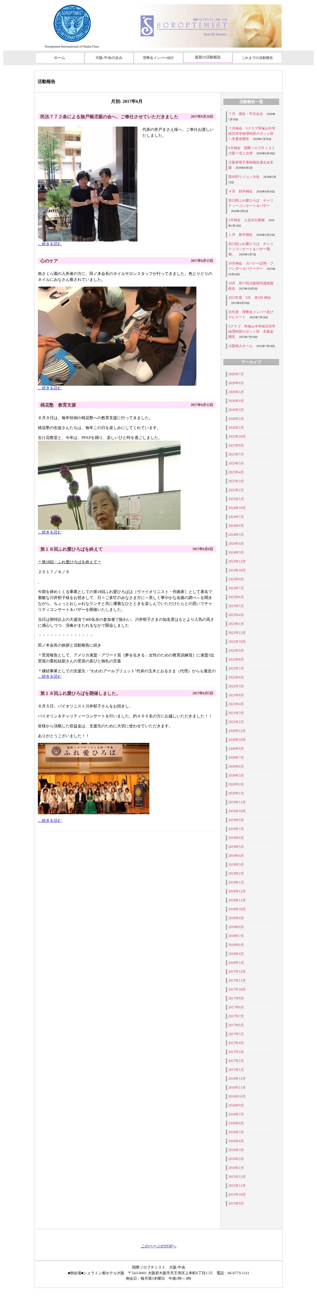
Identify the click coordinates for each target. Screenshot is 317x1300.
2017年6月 (236, 1025)
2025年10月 (237, 436)
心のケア (49, 260)
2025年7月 (236, 454)
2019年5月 (236, 847)
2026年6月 (236, 383)
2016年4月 (236, 1141)
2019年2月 (236, 873)
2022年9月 (236, 650)
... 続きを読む (50, 244)
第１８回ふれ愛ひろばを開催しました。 (80, 693)
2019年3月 (236, 865)
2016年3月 (236, 1150)
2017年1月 (236, 1070)
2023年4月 (236, 615)
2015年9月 (236, 1203)
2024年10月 (237, 508)
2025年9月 (236, 445)
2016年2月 (236, 1159)
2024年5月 (236, 535)
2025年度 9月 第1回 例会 (249, 297)
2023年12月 (237, 561)
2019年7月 (236, 829)
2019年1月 (236, 882)
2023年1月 (236, 624)
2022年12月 (237, 633)
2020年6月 (236, 766)
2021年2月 (236, 722)
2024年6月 (236, 526)
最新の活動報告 (208, 57)
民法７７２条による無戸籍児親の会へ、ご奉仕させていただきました (109, 116)
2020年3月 (236, 775)
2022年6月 (236, 677)
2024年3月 (236, 552)
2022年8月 (236, 659)
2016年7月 (236, 1114)
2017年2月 (236, 1061)
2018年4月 (236, 954)
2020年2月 (236, 784)
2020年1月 (236, 793)
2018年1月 (236, 963)
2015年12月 (237, 1177)
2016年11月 (237, 1087)
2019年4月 (236, 856)
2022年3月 (236, 686)
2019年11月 (237, 802)
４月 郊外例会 (240, 191)
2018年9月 (236, 918)
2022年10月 (237, 642)
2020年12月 (237, 731)
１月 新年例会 (240, 235)
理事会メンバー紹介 (158, 58)
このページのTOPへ (158, 1246)
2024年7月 (236, 517)
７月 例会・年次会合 (245, 114)
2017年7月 (236, 1016)
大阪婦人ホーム (240, 346)
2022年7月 (236, 668)
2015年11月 (237, 1186)
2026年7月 (236, 374)
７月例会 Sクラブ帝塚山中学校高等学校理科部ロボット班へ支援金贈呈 (251, 134)
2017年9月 (236, 998)
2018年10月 (237, 909)
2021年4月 (236, 704)
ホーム (59, 58)
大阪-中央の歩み (109, 58)
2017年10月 (237, 989)
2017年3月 (236, 1052)
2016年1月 (236, 1168)
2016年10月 (237, 1096)
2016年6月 (236, 1123)
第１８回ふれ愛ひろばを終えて (71, 549)
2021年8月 (236, 695)
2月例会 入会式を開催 (246, 220)
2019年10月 (237, 811)
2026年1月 (236, 428)
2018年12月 (237, 891)
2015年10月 (237, 1194)
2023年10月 (237, 570)
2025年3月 (236, 481)
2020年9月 (236, 749)
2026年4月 (236, 401)
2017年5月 (236, 1034)
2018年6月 (236, 945)
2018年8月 (236, 927)
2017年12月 (237, 972)
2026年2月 (236, 419)
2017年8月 (236, 1007)
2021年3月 (236, 713)
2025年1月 (236, 499)
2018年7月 (236, 936)
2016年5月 (236, 1132)
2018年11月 (237, 900)
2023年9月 (236, 579)
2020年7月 (236, 757)
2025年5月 (236, 463)
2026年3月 (236, 410)
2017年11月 (237, 980)
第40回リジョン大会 (244, 177)
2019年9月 (236, 820)
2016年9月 (236, 1105)
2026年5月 (236, 392)
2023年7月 (236, 588)
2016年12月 (237, 1079)
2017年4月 (236, 1043)
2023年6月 (236, 597)
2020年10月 (237, 740)
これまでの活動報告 (257, 58)
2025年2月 (236, 490)
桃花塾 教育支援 (58, 405)
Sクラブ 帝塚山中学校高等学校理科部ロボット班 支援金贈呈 (251, 332)
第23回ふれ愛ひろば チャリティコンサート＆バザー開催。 (250, 249)
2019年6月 (236, 838)
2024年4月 (236, 543)
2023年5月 (236, 606)
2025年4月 (236, 472)
